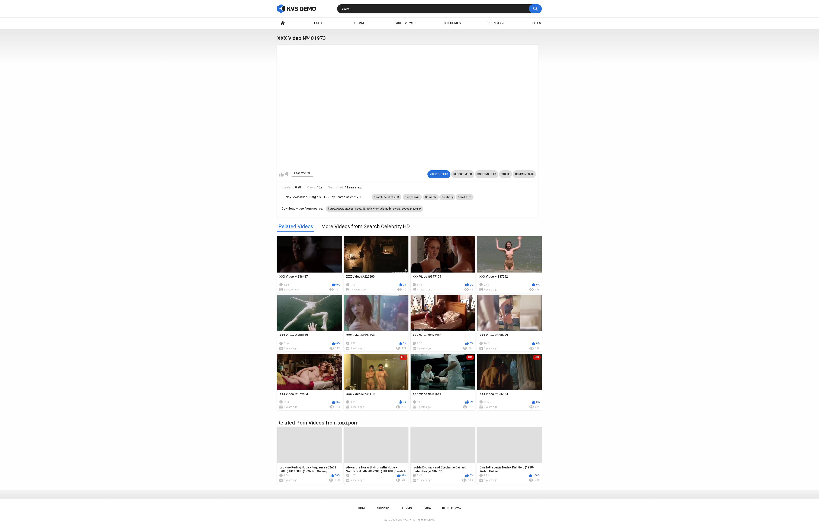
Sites (536, 23)
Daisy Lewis (412, 197)
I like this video (281, 174)
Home (282, 23)
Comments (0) (524, 174)
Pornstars (496, 23)
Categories (452, 23)
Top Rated (360, 23)
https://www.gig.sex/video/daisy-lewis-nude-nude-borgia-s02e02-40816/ (374, 208)
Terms (407, 508)
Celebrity (447, 197)
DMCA (427, 508)
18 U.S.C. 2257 (451, 508)
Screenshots (486, 174)
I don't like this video (287, 174)
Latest (319, 23)
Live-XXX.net (405, 519)
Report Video (462, 174)
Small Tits (464, 197)
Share (505, 174)
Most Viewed (405, 23)
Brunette (431, 197)
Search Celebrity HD (386, 197)
